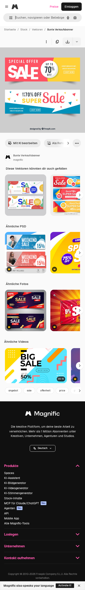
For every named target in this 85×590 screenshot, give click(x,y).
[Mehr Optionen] (46, 41)
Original (26, 55)
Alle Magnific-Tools (16, 523)
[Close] (79, 585)
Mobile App (11, 518)
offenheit (45, 390)
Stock (23, 29)
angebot (13, 390)
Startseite (10, 29)
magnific (18, 160)
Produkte (11, 465)
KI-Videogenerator (16, 488)
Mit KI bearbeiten (25, 143)
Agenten (13, 508)
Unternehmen (14, 546)
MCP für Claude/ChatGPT (25, 503)
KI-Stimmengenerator (18, 493)
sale (29, 390)
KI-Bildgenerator (15, 483)
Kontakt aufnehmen (19, 558)
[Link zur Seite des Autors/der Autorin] (8, 157)
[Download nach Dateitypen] (77, 41)
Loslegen (11, 534)
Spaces (9, 473)
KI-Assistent (12, 478)
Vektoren (37, 29)
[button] (42, 448)
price (62, 390)
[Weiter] (68, 143)
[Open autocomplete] (9, 17)
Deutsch (42, 448)
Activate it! (64, 585)
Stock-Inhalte (13, 498)
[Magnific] (42, 414)
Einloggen (71, 6)
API (6, 513)
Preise (54, 6)
